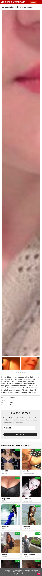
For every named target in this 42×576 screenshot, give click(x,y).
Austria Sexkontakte (15, 2)
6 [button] (27, 373)
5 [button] (25, 373)
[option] (11, 363)
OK (38, 574)
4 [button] (23, 373)
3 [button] (20, 373)
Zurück (33, 2)
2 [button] (18, 373)
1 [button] (16, 373)
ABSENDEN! (20, 434)
